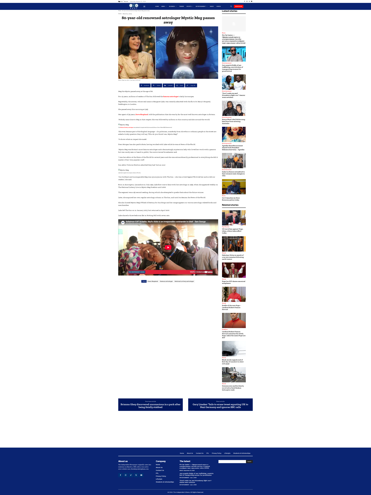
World (119, 10)
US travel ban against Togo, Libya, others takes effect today (232, 231)
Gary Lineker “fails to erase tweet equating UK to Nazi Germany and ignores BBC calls (220, 405)
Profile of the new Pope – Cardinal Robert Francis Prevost (231, 307)
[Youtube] (251, 1)
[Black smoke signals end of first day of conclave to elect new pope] (234, 348)
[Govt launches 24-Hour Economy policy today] (234, 186)
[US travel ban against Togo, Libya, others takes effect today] (234, 217)
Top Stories (225, 226)
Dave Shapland (141, 114)
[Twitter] (249, 1)
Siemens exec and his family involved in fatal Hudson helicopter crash (233, 388)
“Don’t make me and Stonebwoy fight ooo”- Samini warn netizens (233, 95)
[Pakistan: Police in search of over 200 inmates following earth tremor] (234, 244)
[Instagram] (247, 1)
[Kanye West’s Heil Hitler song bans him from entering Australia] (234, 108)
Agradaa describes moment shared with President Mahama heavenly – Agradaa (233, 148)
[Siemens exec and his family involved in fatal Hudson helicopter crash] (234, 374)
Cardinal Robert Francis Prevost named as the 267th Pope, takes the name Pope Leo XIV (234, 334)
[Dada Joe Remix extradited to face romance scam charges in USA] (234, 160)
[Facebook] (244, 1)
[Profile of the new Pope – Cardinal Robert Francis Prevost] (234, 294)
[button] (231, 6)
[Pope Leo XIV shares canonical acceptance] (234, 270)
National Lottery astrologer (126, 127)
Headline (225, 329)
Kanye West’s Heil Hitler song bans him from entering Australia (233, 121)
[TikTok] (131, 475)
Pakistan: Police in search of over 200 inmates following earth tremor (233, 257)
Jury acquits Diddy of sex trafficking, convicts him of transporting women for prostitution (232, 68)
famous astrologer (171, 96)
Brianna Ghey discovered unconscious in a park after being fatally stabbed (150, 405)
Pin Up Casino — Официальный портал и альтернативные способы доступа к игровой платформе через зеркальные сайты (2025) (233, 39)
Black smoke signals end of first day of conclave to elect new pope (233, 362)
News (223, 33)
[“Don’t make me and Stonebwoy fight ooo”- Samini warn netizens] (234, 82)
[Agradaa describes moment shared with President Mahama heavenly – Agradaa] (234, 134)
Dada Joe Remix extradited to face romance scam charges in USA (233, 174)
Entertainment (226, 63)
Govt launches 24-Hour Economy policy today (231, 199)
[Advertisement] (185, 430)
